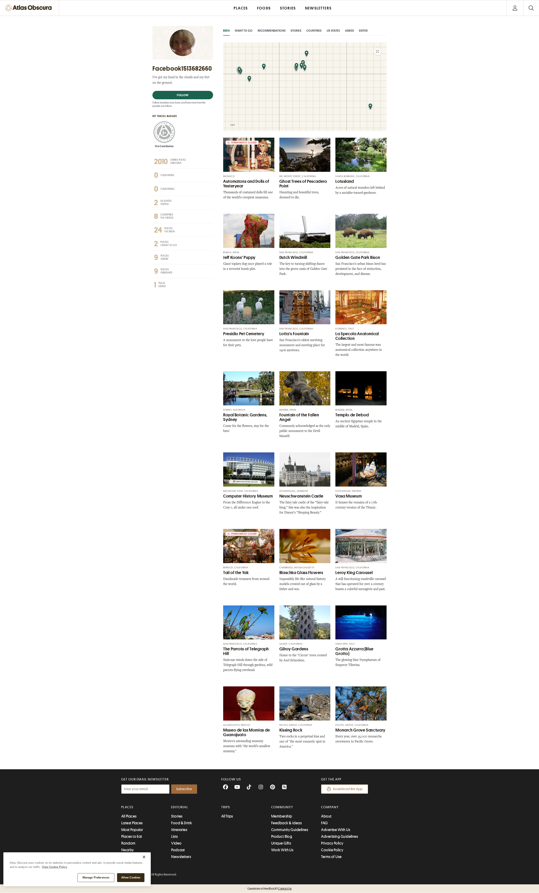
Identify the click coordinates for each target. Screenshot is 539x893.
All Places (129, 816)
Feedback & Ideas (286, 823)
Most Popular (132, 829)
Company (330, 807)
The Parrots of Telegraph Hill (246, 651)
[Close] (144, 857)
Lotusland (344, 181)
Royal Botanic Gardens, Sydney (245, 417)
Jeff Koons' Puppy (239, 257)
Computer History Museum (248, 496)
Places (127, 807)
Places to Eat (131, 836)
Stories (296, 30)
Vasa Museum (348, 496)
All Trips (227, 816)
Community (282, 807)
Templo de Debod (352, 415)
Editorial (179, 807)
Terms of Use (331, 856)
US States (333, 30)
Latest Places (132, 823)
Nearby (127, 850)
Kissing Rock (291, 730)
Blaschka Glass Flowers (301, 572)
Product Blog (281, 836)
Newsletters (181, 856)
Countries (314, 30)
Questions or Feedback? (269, 888)
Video (176, 843)
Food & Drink (181, 823)
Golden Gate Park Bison (357, 257)
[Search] (531, 8)
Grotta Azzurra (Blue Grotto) (354, 651)
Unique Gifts (281, 843)
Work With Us (282, 850)
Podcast (178, 850)
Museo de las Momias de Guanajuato (246, 732)
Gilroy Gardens (293, 649)
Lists (174, 836)
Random (128, 843)
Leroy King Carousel (354, 572)
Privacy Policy (332, 843)
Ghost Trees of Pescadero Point (303, 183)
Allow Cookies (130, 877)
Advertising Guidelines (339, 836)
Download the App (348, 789)
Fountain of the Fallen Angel (299, 417)
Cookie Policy (332, 850)
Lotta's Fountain (294, 334)
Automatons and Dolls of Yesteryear (246, 183)
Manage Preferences (96, 877)
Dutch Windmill (293, 257)
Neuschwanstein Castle (301, 496)
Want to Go (244, 30)
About (326, 816)
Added (349, 30)
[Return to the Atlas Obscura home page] (29, 8)
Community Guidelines (289, 829)
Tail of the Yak (236, 572)
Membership (281, 816)
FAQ (324, 823)
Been (226, 30)
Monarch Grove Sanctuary (360, 730)
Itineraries (179, 829)
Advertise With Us (335, 829)
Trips (225, 807)
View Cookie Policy (54, 867)
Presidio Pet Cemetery (243, 334)
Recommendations (272, 30)
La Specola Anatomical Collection (357, 336)
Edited (363, 30)
